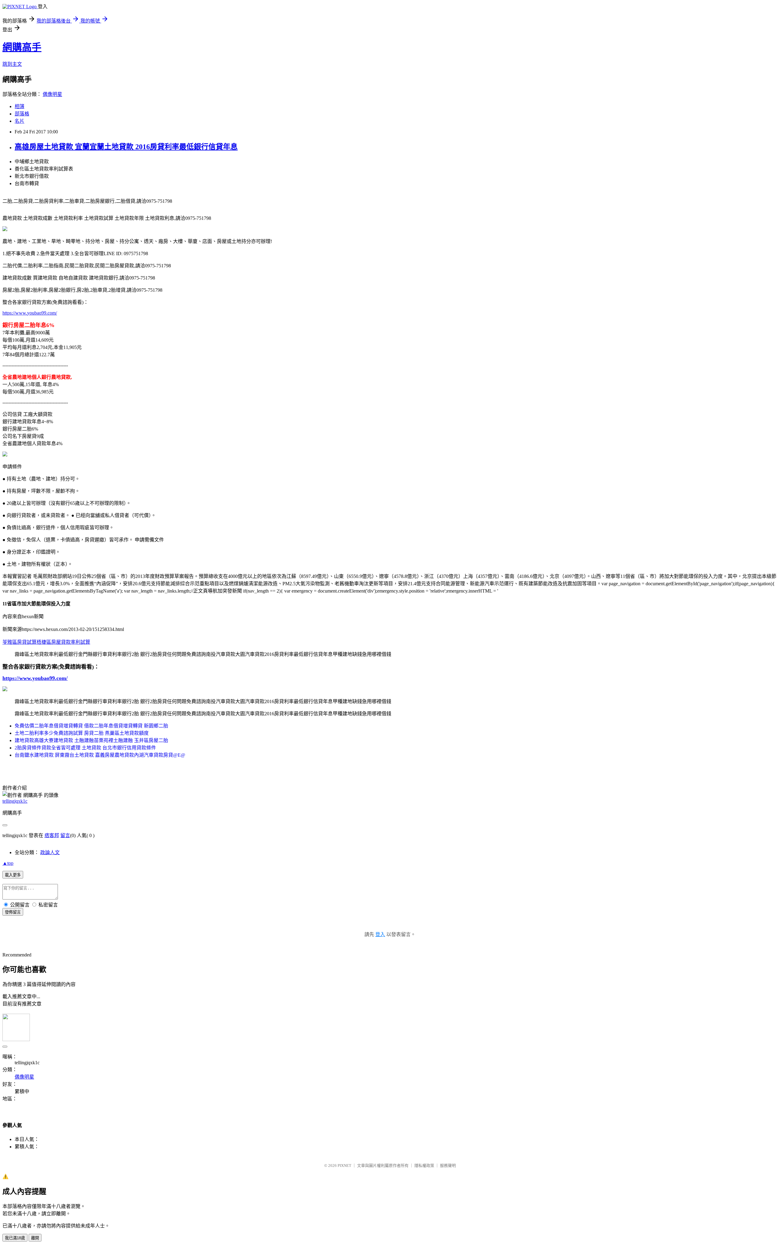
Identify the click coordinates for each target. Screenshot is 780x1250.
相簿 (19, 106)
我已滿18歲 (15, 1238)
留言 (65, 835)
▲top (7, 863)
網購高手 (21, 47)
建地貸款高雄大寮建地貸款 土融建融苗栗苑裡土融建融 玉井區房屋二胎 (91, 740)
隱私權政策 (424, 1165)
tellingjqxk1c (14, 801)
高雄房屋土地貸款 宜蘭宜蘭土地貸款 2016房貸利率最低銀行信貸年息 (126, 147)
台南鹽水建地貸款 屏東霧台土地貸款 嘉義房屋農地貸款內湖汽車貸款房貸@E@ (100, 755)
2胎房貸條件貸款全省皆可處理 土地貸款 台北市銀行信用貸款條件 (85, 747)
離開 (35, 1238)
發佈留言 (13, 912)
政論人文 (50, 852)
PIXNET (344, 1165)
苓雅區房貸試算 (19, 642)
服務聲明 (448, 1165)
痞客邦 (51, 835)
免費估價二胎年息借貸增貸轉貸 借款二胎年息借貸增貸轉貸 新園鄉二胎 (91, 725)
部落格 (22, 113)
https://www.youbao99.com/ (29, 312)
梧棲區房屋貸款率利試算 (63, 642)
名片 (19, 121)
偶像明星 (52, 94)
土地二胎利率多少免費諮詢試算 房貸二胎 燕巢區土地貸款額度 (82, 733)
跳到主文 (12, 64)
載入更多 (13, 875)
